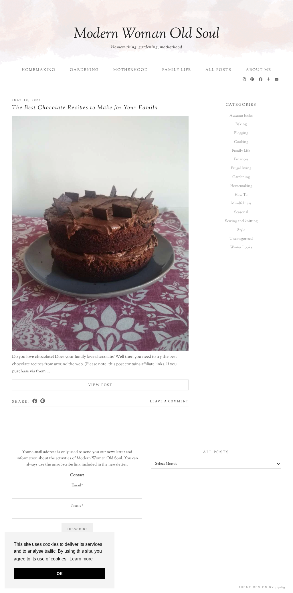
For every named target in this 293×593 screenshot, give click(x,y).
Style (241, 230)
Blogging (241, 133)
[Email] (277, 80)
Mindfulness (241, 203)
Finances (241, 159)
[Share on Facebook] (35, 401)
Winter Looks (241, 247)
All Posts (218, 70)
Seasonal (241, 212)
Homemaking (39, 70)
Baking (241, 124)
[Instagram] (244, 80)
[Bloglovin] (269, 80)
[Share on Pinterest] (43, 401)
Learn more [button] (81, 558)
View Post (100, 385)
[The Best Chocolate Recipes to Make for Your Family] (100, 235)
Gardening (84, 70)
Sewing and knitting (241, 221)
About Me (258, 70)
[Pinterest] (252, 80)
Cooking (241, 142)
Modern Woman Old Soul (147, 34)
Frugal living (241, 168)
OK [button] (60, 573)
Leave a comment (169, 401)
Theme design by (262, 587)
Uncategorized (241, 238)
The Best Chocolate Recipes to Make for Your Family (85, 108)
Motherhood (130, 70)
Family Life (176, 70)
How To (241, 194)
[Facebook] (261, 80)
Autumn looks (241, 115)
